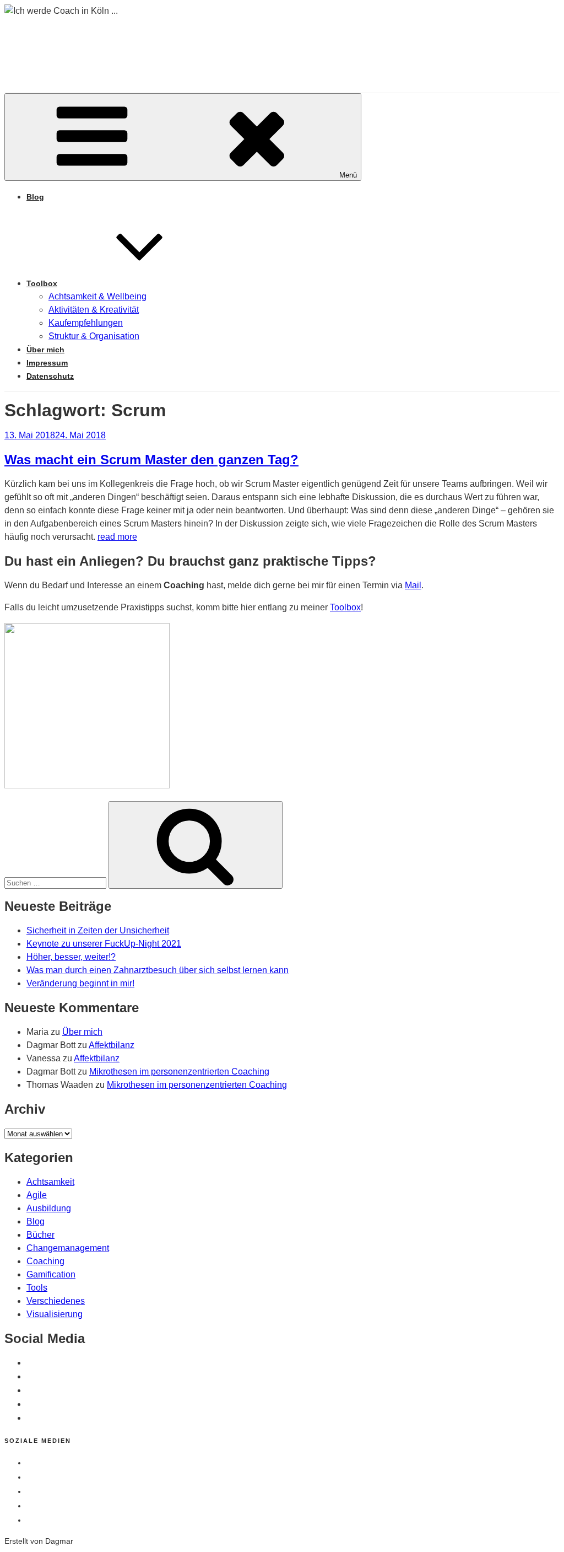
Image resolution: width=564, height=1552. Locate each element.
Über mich (45, 349)
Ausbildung (48, 1208)
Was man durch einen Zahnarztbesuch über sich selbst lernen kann (157, 970)
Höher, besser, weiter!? (71, 957)
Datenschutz (50, 376)
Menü (348, 175)
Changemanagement (67, 1248)
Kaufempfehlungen (85, 322)
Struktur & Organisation (93, 336)
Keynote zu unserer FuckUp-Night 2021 (103, 943)
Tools (36, 1287)
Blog (35, 196)
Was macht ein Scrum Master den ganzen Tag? (151, 459)
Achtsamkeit (50, 1181)
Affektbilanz (111, 1045)
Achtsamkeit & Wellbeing (97, 296)
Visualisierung (54, 1314)
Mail (413, 585)
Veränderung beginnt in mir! (80, 983)
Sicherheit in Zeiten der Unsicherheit (97, 930)
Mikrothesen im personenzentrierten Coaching (179, 1071)
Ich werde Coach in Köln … (176, 44)
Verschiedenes (55, 1301)
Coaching (45, 1261)
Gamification (50, 1274)
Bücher (40, 1234)
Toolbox (41, 283)
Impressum (47, 362)
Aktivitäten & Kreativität (93, 309)
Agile (36, 1195)
